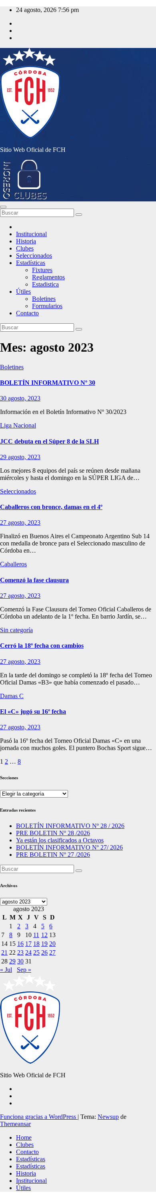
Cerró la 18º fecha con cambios (42, 645)
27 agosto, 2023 (20, 522)
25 (36, 952)
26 (44, 952)
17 (28, 943)
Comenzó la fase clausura (34, 580)
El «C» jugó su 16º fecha (33, 711)
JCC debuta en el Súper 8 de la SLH (49, 441)
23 (20, 952)
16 (20, 943)
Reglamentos (48, 277)
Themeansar (15, 1123)
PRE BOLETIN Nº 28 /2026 (53, 833)
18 (36, 943)
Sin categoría (16, 630)
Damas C (12, 696)
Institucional (31, 234)
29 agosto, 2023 (20, 457)
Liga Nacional (18, 425)
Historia (26, 241)
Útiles (23, 291)
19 (44, 943)
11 (36, 934)
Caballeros (13, 564)
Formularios (47, 305)
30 (20, 961)
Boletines (44, 298)
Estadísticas (30, 262)
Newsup (108, 1116)
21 (4, 952)
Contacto (27, 313)
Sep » (24, 969)
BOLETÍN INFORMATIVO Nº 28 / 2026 (70, 825)
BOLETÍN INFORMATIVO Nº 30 (47, 382)
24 (28, 952)
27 (52, 952)
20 (52, 943)
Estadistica (45, 284)
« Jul (6, 969)
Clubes (25, 248)
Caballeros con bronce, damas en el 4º (51, 506)
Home (24, 1137)
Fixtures (42, 270)
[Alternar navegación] (3, 207)
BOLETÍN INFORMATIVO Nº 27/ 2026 (69, 847)
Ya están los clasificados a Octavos (60, 840)
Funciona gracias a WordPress (39, 1116)
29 (12, 961)
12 (44, 934)
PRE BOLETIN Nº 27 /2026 (53, 854)
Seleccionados (34, 255)
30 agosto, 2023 (20, 398)
